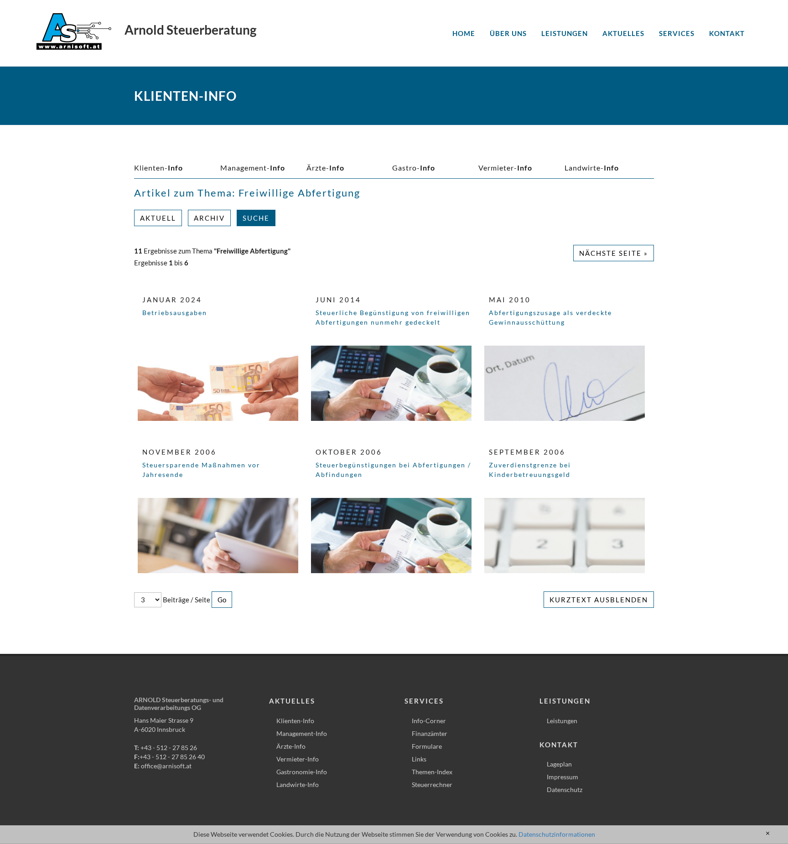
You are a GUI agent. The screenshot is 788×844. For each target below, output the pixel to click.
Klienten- (158, 167)
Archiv (209, 218)
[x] (767, 833)
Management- (252, 167)
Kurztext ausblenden (599, 599)
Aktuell (158, 218)
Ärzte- (325, 167)
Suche (256, 218)
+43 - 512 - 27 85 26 (168, 747)
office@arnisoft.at (166, 766)
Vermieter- (505, 167)
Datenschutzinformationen (556, 834)
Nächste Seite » (613, 253)
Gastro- (413, 167)
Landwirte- (592, 167)
